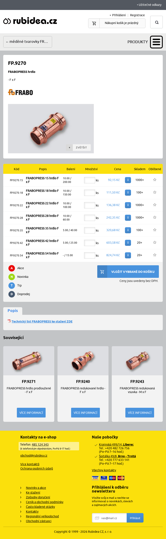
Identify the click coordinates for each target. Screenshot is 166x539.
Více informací (31, 412)
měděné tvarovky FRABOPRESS (31, 41)
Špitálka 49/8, (117, 456)
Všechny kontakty (104, 470)
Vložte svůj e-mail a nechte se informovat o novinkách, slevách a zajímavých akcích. (112, 501)
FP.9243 (137, 381)
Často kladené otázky (40, 507)
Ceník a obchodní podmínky (44, 502)
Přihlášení (119, 15)
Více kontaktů (29, 464)
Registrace (137, 15)
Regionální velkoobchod (42, 516)
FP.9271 (29, 381)
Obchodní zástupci (38, 521)
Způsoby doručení (38, 497)
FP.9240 (83, 381)
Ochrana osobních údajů (36, 468)
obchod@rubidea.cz (33, 455)
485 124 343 (40, 444)
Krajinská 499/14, (116, 444)
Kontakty (32, 511)
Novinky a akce (36, 487)
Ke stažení (33, 492)
